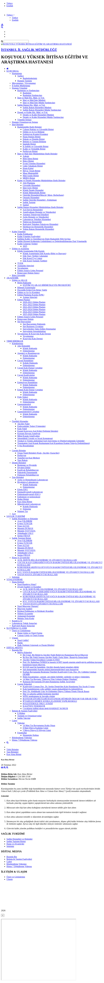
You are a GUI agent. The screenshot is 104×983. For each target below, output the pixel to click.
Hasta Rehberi (18, 582)
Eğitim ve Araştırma (20, 248)
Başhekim (27, 93)
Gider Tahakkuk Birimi (33, 166)
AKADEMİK (12, 278)
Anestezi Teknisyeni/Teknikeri (36, 214)
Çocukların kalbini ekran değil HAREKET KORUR (45, 708)
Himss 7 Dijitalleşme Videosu (24, 740)
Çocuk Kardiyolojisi (26, 375)
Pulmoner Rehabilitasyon (28, 475)
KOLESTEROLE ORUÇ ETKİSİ (38, 703)
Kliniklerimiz (17, 343)
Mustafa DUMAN (25, 528)
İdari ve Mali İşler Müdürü (34, 100)
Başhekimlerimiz (30, 78)
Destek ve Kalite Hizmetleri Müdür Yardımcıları (43, 117)
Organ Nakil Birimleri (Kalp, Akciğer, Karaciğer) (38, 453)
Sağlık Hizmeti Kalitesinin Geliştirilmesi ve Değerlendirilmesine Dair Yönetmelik (52, 241)
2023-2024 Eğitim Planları (34, 309)
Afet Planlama (29, 183)
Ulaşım (15, 638)
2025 (25, 246)
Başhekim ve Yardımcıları (28, 90)
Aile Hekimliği (23, 346)
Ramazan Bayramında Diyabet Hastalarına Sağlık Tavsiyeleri (49, 682)
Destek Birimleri (19, 463)
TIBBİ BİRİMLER (14, 341)
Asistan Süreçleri (30, 297)
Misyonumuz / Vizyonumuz (24, 83)
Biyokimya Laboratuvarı (27, 482)
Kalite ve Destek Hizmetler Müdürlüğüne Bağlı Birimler (41, 180)
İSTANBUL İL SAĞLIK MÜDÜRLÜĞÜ (29, 49)
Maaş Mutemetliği (30, 173)
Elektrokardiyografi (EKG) (28, 494)
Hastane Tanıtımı (24, 81)
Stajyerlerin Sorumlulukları (34, 331)
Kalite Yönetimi (18, 231)
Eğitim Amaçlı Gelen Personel (30, 270)
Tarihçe (20, 76)
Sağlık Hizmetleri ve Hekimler (25, 519)
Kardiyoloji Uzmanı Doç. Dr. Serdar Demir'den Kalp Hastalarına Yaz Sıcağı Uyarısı (59, 686)
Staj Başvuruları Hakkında (34, 324)
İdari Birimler (17, 124)
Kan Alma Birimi (24, 501)
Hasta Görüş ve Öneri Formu (29, 633)
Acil (14, 514)
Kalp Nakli (22, 429)
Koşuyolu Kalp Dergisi (33, 338)
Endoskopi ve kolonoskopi (28, 497)
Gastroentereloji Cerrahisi (28, 411)
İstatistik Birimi (29, 144)
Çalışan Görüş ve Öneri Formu (30, 635)
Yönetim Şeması (24, 120)
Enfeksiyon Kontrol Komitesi (35, 134)
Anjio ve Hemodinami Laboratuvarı (32, 480)
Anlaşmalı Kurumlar (26, 616)
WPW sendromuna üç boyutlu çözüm (39, 696)
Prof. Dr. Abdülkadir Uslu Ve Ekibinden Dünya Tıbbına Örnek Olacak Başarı (56, 691)
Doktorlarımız (29, 351)
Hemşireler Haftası (31, 735)
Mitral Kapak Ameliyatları (28, 436)
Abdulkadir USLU (25, 533)
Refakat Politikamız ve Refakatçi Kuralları (35, 611)
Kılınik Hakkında (30, 506)
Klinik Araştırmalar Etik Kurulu (30, 251)
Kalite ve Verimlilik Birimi (34, 149)
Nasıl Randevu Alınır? (26, 584)
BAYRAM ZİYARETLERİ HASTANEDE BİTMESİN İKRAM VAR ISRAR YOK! (60, 699)
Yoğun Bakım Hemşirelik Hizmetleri (38, 229)
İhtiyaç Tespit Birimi (31, 171)
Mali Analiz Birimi (31, 175)
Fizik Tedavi (22, 397)
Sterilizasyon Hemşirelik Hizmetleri (38, 227)
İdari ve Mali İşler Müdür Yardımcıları (39, 103)
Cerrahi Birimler (19, 450)
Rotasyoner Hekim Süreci (28, 273)
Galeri (14, 720)
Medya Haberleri (24, 652)
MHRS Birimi (29, 178)
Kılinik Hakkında (30, 363)
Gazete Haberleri (24, 684)
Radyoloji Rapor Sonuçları (23, 626)
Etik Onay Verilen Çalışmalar (35, 256)
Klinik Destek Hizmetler (33, 190)
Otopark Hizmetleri (31, 197)
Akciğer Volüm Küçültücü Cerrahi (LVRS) (41, 660)
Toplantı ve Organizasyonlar (29, 716)
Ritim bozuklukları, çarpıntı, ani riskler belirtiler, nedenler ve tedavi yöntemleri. (56, 677)
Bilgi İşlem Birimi (30, 158)
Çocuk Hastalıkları (25, 360)
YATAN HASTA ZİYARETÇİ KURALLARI (37, 574)
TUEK (20, 263)
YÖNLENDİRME (14, 579)
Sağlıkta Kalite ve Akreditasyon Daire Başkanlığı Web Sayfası (44, 239)
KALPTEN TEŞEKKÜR (34, 706)
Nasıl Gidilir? (23, 640)
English (9, 6)
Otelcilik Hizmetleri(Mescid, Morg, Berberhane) (43, 195)
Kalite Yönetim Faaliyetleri (28, 236)
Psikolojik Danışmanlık (27, 472)
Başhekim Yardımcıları (32, 95)
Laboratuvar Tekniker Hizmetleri (37, 219)
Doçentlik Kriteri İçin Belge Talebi (32, 290)
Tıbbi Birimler (12, 749)
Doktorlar (27, 509)
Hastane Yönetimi (19, 88)
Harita (20, 643)
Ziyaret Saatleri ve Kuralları (29, 587)
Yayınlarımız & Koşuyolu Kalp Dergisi (34, 334)
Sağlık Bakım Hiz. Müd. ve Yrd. (31, 105)
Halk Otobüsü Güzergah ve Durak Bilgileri (35, 645)
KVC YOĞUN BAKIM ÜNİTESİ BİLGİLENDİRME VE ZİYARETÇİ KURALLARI (55, 572)
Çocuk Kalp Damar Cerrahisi (29, 368)
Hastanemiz (17, 73)
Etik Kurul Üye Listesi (32, 258)
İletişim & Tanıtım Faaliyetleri (24, 711)
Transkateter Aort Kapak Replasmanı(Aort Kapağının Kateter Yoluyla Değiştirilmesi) (53, 443)
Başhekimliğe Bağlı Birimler (29, 127)
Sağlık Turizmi (29, 202)
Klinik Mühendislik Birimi (34, 193)
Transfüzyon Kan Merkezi (28, 458)
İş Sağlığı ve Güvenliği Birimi (35, 146)
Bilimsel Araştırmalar (26, 287)
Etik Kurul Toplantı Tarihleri (35, 261)
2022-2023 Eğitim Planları (34, 307)
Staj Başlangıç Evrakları (33, 326)
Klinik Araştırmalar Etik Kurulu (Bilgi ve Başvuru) (44, 253)
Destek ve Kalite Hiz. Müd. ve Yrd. (32, 112)
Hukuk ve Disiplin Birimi (34, 139)
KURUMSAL (12, 71)
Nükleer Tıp (22, 511)
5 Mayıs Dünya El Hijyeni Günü (37, 730)
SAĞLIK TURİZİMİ (15, 516)
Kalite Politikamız (25, 234)
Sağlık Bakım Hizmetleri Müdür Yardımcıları (42, 110)
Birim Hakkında (24, 283)
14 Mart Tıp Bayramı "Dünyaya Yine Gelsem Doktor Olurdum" (50, 679)
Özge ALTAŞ (23, 526)
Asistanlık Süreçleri (25, 266)
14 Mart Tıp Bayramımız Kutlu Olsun (39, 725)
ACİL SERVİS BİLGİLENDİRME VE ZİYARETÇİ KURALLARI (47, 560)
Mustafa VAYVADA (26, 531)
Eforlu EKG (22, 489)
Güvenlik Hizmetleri (31, 185)
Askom (26, 156)
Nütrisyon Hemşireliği (32, 222)
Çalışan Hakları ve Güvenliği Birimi (38, 129)
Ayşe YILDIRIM (24, 521)
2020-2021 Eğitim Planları (34, 302)
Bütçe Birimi (28, 161)
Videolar (21, 723)
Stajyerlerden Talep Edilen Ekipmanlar (39, 329)
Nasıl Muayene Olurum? (27, 606)
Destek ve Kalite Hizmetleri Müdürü (38, 115)
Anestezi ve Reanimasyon (28, 353)
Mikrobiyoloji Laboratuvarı (29, 504)
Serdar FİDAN (23, 536)
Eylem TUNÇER (24, 523)
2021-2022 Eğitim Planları (34, 304)
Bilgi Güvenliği (18, 275)
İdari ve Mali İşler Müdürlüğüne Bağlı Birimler (37, 154)
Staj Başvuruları (24, 321)
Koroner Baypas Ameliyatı (28, 433)
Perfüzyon (21, 455)
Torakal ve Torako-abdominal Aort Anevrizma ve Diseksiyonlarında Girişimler (50, 441)
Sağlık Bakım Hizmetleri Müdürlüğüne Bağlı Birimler (40, 207)
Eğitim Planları (23, 300)
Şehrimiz (16, 577)
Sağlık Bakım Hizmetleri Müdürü (37, 107)
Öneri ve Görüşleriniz (21, 630)
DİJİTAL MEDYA (14, 647)
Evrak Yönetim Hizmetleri (34, 163)
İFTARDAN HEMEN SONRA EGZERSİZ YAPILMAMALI (50, 701)
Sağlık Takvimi (23, 718)
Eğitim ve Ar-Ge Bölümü (33, 132)
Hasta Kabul (28, 168)
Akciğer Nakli (23, 424)
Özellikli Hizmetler (20, 421)
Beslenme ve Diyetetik (27, 465)
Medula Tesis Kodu (25, 618)
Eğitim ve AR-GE (19, 280)
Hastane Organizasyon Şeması (25, 122)
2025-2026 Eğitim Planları (34, 314)
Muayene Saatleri (24, 609)
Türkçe (9, 3)
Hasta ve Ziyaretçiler (21, 557)
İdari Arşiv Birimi (30, 188)
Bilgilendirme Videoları (22, 737)
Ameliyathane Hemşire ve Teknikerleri (39, 212)
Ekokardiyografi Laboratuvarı (30, 492)
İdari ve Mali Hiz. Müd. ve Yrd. (31, 98)
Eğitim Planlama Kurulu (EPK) (30, 295)
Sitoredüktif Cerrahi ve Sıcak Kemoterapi (35, 438)
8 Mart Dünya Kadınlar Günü (35, 728)
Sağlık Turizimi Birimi (21, 538)
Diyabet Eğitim (23, 467)
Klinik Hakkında (30, 348)
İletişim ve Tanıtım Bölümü (34, 141)
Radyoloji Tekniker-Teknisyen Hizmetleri (40, 224)
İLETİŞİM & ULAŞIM (16, 628)
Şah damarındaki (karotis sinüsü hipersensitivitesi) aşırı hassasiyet (50, 669)
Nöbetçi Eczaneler (25, 613)
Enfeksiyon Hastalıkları (27, 382)
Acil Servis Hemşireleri (33, 210)
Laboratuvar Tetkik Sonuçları (24, 623)
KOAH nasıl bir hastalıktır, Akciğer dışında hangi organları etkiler (51, 667)
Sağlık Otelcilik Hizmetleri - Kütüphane (40, 200)
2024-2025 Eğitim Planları (34, 312)
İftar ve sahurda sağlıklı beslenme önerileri (41, 694)
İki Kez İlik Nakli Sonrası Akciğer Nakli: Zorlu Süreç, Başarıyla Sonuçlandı (55, 657)
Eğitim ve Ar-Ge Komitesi (28, 292)
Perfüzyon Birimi (30, 151)
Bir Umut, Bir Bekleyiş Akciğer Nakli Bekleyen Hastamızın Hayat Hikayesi (55, 655)
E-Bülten (21, 713)
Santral (26, 205)
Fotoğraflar (22, 733)
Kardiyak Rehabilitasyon (28, 470)
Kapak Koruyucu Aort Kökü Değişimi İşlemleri (37, 431)
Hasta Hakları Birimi (31, 137)
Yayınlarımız (22, 268)
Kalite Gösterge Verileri (27, 244)
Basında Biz (17, 650)
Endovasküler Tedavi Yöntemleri (31, 426)
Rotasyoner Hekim (25, 319)
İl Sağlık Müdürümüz (21, 85)
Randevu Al (17, 621)
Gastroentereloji (24, 404)
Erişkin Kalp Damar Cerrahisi (30, 390)
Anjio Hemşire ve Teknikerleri (36, 217)
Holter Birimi (23, 499)
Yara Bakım (22, 460)
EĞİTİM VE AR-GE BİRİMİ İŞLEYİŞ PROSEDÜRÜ (47, 285)
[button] (10, 15)
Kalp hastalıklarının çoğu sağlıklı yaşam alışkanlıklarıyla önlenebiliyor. (53, 689)
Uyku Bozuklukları (25, 446)
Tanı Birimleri (18, 477)
